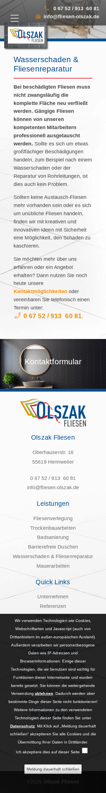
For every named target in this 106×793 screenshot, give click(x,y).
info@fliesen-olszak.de (71, 16)
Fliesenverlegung (53, 518)
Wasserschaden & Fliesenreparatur (53, 556)
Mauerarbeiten (53, 566)
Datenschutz (22, 726)
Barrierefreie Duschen (53, 547)
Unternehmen (52, 596)
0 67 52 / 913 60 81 (76, 8)
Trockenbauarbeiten (53, 528)
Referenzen (53, 606)
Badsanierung (53, 537)
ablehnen (44, 693)
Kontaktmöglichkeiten (40, 291)
